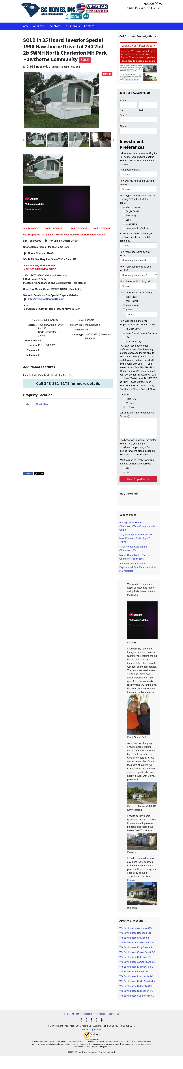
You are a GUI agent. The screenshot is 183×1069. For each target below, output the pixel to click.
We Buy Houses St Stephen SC (136, 990)
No (127, 472)
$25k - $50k (131, 296)
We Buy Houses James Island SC (137, 961)
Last (141, 109)
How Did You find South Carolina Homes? (136, 182)
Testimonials (72, 26)
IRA (128, 337)
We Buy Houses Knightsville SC (136, 966)
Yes (127, 467)
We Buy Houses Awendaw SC (135, 928)
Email (123, 115)
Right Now (131, 398)
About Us (38, 26)
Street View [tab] (42, 404)
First (121, 109)
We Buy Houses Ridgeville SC (135, 986)
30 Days (130, 402)
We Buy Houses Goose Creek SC (137, 952)
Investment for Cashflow (137, 228)
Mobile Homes (133, 206)
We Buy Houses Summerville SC (137, 995)
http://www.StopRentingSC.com (46, 299)
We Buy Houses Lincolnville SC (136, 976)
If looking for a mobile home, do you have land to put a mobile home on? (136, 237)
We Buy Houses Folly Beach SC (136, 947)
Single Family (132, 211)
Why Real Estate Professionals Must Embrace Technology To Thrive (135, 538)
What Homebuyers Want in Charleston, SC (133, 548)
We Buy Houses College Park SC (137, 942)
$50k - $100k (132, 301)
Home (25, 26)
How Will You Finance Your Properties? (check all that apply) (137, 322)
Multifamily (131, 215)
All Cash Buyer (133, 328)
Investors (54, 26)
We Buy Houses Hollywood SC (135, 957)
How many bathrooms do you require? (135, 268)
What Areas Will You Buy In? (135, 281)
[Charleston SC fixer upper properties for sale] (138, 61)
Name (123, 100)
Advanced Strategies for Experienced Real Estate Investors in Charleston (137, 567)
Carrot (112, 1052)
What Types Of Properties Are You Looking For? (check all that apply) (137, 199)
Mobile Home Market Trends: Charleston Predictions (134, 556)
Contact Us (91, 26)
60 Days (130, 407)
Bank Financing (133, 341)
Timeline (124, 394)
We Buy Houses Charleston (134, 937)
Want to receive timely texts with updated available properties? (136, 461)
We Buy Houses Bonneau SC (135, 932)
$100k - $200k (133, 305)
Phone (123, 126)
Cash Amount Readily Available (141, 332)
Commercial (131, 223)
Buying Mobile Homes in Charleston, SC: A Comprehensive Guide (137, 526)
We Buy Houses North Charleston (137, 981)
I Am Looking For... (130, 169)
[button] (23, 140)
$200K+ (129, 309)
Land (128, 219)
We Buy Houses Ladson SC (134, 971)
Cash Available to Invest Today (136, 292)
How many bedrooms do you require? (134, 253)
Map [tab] (28, 404)
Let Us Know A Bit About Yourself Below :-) (137, 414)
